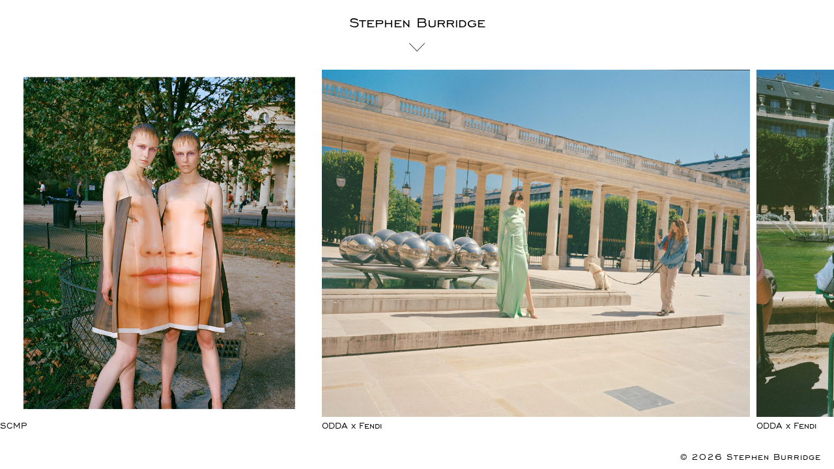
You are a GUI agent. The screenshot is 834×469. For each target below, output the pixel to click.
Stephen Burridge (417, 23)
